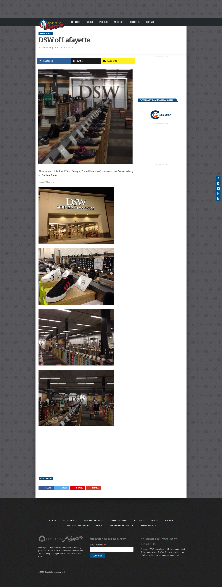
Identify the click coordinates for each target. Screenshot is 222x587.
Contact (150, 21)
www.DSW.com (47, 182)
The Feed (75, 21)
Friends (89, 21)
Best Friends (139, 520)
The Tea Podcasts (69, 520)
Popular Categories (118, 520)
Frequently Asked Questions (122, 525)
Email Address (98, 544)
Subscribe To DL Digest (93, 520)
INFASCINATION (148, 544)
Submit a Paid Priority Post (78, 525)
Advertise (135, 21)
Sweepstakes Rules (148, 525)
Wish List (119, 21)
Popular (103, 21)
